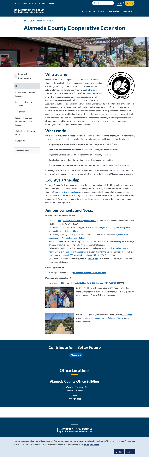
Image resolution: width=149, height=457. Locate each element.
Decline (119, 451)
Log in (119, 3)
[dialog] (74, 447)
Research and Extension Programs (25, 94)
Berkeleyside (93, 258)
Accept (130, 451)
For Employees (48, 3)
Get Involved (114, 11)
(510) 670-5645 (74, 399)
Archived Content (22, 150)
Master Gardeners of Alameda (23, 104)
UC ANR (17, 21)
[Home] (29, 11)
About (84, 11)
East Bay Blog (20, 140)
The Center (127, 314)
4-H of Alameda (21, 111)
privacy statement (91, 444)
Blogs (31, 3)
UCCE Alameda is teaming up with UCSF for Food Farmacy (92, 255)
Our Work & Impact (97, 11)
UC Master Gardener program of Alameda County (102, 318)
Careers (17, 3)
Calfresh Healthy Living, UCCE (25, 133)
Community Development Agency (67, 192)
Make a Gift (76, 354)
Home (18, 86)
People (24, 3)
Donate (129, 3)
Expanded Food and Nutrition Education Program (23, 121)
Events (38, 3)
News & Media (128, 11)
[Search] (112, 3)
